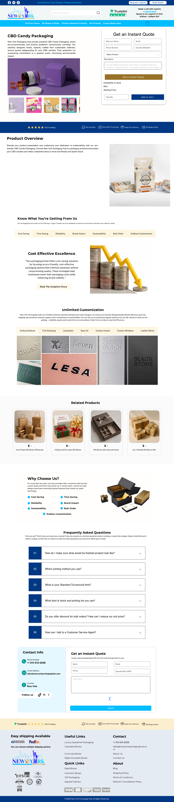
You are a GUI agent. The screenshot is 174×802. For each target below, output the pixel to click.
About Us (118, 754)
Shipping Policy (121, 773)
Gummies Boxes (73, 754)
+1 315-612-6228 (149, 11)
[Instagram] (13, 2)
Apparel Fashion (73, 782)
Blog (115, 768)
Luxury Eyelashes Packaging (79, 742)
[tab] (23, 233)
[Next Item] (75, 76)
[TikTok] (18, 2)
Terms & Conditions (123, 777)
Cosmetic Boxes (73, 773)
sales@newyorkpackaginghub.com (43, 673)
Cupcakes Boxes (73, 746)
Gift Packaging (72, 777)
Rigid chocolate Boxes (76, 758)
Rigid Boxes (71, 768)
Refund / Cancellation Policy (127, 782)
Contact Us (118, 758)
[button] (138, 2)
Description (108, 59)
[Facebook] (9, 2)
